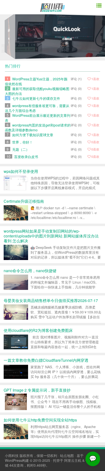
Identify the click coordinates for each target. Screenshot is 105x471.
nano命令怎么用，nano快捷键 (30, 270)
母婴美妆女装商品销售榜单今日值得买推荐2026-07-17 (51, 300)
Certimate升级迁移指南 (24, 201)
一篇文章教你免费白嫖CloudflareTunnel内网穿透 (46, 360)
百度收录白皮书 (26, 156)
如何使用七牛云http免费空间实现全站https (40, 420)
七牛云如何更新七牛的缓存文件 (36, 98)
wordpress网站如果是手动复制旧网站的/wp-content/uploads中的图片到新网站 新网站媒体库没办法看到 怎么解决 (51, 236)
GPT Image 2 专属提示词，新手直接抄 (37, 390)
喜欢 (95, 78)
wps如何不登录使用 (21, 171)
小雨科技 (12, 455)
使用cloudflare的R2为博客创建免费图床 (38, 330)
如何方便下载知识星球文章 (32, 134)
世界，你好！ (22, 142)
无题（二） (20, 149)
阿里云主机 (72, 460)
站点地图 (67, 455)
